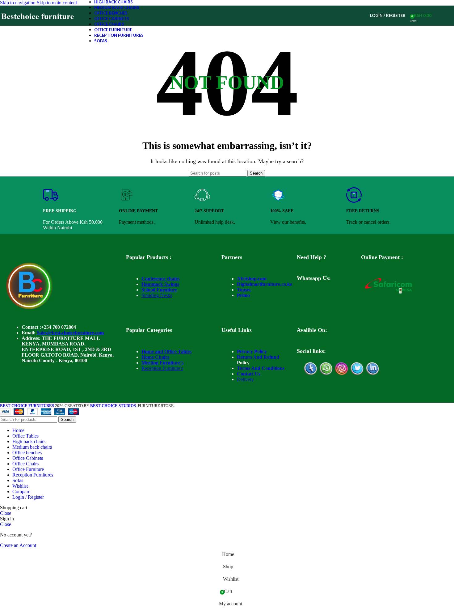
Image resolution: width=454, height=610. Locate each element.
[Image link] (29, 307)
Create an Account (18, 545)
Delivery (245, 379)
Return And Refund (258, 357)
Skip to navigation (18, 2)
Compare (21, 491)
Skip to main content (57, 2)
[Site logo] (38, 25)
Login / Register (28, 497)
